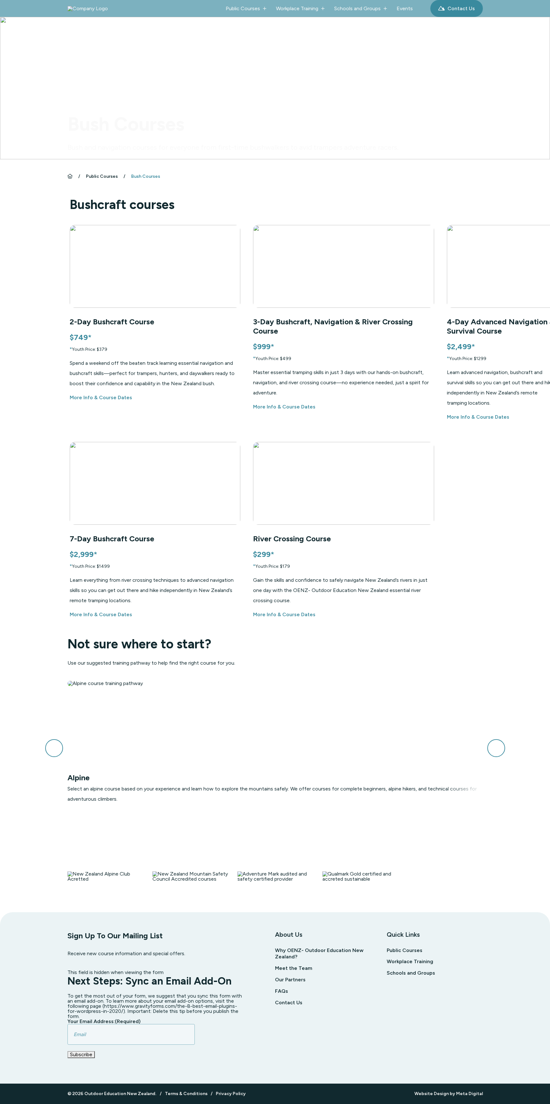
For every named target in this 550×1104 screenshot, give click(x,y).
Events (405, 8)
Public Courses (243, 8)
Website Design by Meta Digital (448, 1094)
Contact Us (460, 8)
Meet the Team (293, 968)
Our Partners (290, 980)
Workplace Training (297, 8)
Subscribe (81, 1054)
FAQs (281, 991)
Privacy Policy (231, 1093)
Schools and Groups (357, 8)
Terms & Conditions (186, 1093)
